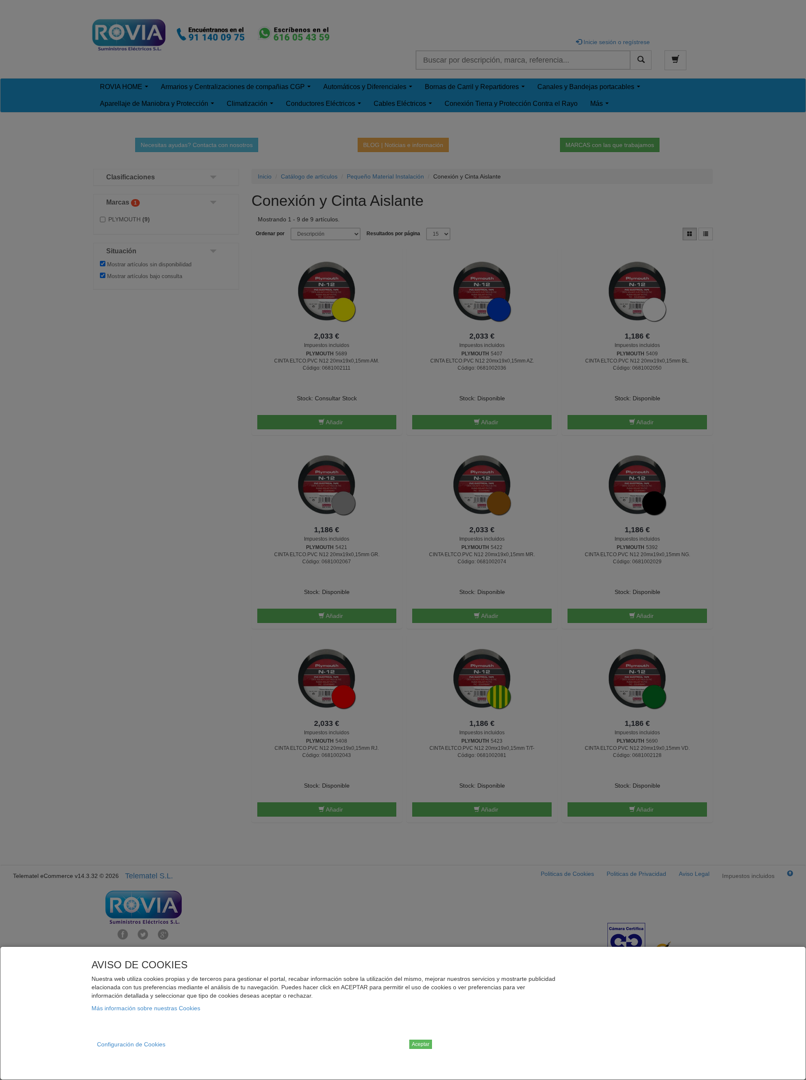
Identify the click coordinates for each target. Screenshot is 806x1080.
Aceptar (420, 1044)
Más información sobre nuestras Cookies (146, 1008)
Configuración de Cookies (131, 1044)
